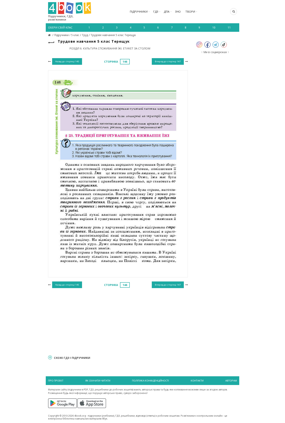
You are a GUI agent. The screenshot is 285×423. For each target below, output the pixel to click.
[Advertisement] (118, 321)
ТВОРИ (190, 11)
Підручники (139, 11)
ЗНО (178, 11)
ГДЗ (155, 11)
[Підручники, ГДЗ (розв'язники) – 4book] (50, 35)
